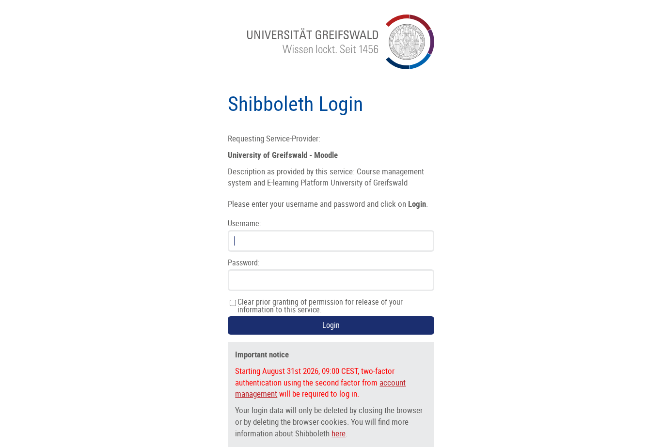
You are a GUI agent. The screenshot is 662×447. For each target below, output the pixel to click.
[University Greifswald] (340, 66)
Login (331, 325)
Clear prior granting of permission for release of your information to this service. (320, 306)
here (338, 433)
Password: (244, 263)
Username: (244, 224)
